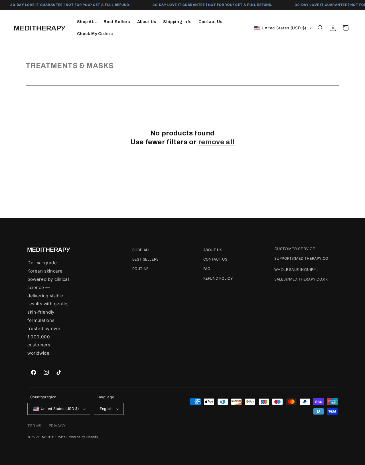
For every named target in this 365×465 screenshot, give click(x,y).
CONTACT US (215, 259)
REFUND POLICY (218, 278)
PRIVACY (57, 425)
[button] (320, 28)
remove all (216, 142)
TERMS (34, 425)
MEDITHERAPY (54, 437)
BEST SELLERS (145, 259)
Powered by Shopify (82, 437)
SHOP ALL (141, 250)
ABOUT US (212, 250)
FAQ (206, 269)
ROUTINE (140, 269)
